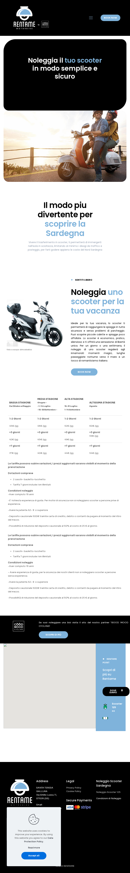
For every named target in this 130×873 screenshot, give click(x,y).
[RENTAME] (31, 18)
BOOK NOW (110, 17)
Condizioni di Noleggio (108, 798)
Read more (34, 847)
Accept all (33, 855)
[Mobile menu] (91, 18)
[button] (84, 372)
